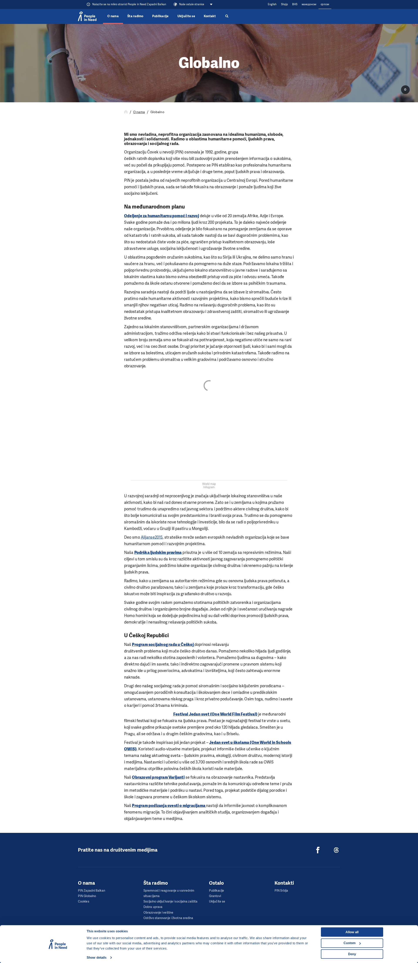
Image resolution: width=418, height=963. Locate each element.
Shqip (284, 4)
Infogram (209, 487)
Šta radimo (135, 16)
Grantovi (215, 896)
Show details (96, 957)
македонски (309, 4)
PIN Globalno (87, 896)
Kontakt (210, 16)
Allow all (352, 932)
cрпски (325, 4)
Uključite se (186, 16)
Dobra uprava (152, 907)
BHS (294, 4)
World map (209, 484)
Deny (352, 954)
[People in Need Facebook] (318, 850)
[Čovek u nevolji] (87, 16)
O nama (113, 16)
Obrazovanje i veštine (158, 913)
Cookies (83, 901)
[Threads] (336, 850)
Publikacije (160, 16)
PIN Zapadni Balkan (91, 891)
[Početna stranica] (126, 112)
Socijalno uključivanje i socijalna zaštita (170, 901)
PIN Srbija (281, 891)
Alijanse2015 (152, 537)
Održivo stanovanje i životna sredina (168, 918)
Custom (350, 943)
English (272, 4)
